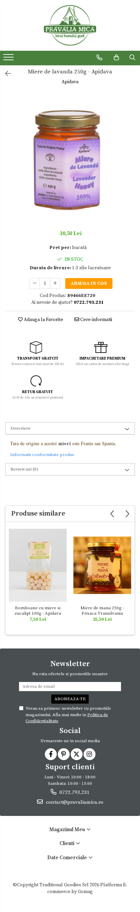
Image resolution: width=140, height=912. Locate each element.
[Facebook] (51, 754)
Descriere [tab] (21, 428)
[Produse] (9, 59)
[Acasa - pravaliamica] (70, 25)
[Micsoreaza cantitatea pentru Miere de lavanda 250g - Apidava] (35, 283)
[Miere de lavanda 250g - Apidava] (70, 158)
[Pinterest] (64, 754)
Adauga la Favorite (43, 320)
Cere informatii (95, 320)
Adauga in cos (89, 283)
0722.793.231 (73, 792)
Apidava (70, 82)
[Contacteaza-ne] (99, 57)
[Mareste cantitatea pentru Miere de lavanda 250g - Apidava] (55, 283)
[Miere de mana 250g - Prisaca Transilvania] (102, 565)
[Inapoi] (5, 74)
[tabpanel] (70, 158)
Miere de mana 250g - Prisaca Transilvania (102, 610)
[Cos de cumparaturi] (116, 57)
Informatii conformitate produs (42, 454)
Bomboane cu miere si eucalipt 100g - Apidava (38, 610)
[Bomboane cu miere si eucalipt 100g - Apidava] (38, 565)
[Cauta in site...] (132, 57)
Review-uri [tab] (24, 469)
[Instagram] (89, 754)
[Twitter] (77, 754)
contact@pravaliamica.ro (74, 802)
